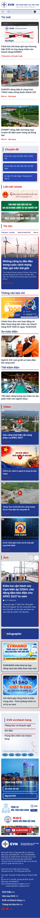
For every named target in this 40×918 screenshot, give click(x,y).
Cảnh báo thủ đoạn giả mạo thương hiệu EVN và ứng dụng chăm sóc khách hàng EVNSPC (18, 49)
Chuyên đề (12, 149)
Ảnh (6, 557)
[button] (36, 226)
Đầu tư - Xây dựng (8, 96)
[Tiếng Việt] (20, 4)
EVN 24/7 (7, 442)
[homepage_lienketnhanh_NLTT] (20, 206)
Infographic (14, 633)
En (37, 11)
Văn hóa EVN (13, 782)
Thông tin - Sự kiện (8, 232)
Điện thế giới (8, 283)
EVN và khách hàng (19, 720)
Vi (35, 11)
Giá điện (9, 730)
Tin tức (7, 226)
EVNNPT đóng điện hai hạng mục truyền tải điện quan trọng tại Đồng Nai (18, 133)
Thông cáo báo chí (13, 293)
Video (7, 406)
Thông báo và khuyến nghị (11, 56)
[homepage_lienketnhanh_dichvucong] (20, 195)
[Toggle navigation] (3, 11)
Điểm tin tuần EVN (24, 232)
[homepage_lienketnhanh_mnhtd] (20, 217)
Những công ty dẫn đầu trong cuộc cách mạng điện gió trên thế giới (18, 265)
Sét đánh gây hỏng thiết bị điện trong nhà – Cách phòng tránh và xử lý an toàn (19, 701)
